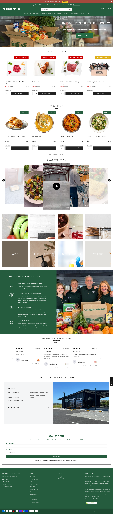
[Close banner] (111, 1)
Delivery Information (35, 484)
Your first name (10, 443)
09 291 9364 (15, 397)
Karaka (11, 388)
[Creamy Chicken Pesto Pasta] (99, 123)
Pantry (58, 13)
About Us (32, 476)
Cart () (108, 8)
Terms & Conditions (35, 492)
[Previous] (12, 358)
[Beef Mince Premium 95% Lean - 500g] (17, 68)
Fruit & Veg (36, 13)
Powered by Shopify (94, 511)
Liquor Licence (33, 499)
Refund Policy (33, 494)
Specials (26, 13)
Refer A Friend (33, 487)
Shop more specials (56, 100)
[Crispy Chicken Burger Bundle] (17, 123)
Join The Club (56, 456)
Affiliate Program (34, 502)
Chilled (50, 13)
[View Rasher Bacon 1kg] (95, 362)
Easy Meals (74, 13)
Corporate (32, 497)
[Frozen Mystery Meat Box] (99, 68)
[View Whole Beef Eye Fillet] (67, 364)
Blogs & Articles (34, 489)
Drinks (66, 13)
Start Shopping (83, 35)
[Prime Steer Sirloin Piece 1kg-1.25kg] (71, 68)
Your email (9, 449)
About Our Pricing (34, 479)
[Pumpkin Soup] (44, 123)
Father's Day (85, 13)
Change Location (76, 4)
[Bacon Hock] (44, 68)
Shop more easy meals (56, 155)
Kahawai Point (15, 407)
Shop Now (65, 1)
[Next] (101, 358)
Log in (103, 8)
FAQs (31, 482)
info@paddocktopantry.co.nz (15, 400)
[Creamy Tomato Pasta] (71, 123)
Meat (43, 13)
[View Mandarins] (38, 360)
